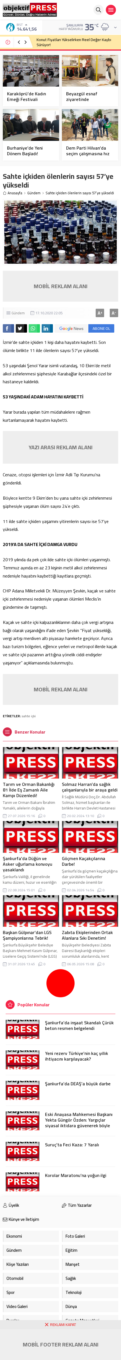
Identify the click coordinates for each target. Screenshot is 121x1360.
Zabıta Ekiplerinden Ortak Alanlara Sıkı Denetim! (87, 935)
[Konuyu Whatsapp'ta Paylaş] (34, 328)
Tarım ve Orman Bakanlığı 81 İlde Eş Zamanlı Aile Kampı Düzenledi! (29, 790)
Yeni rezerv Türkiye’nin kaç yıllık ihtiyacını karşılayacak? (76, 1056)
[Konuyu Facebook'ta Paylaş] (8, 328)
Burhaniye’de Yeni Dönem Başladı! (25, 150)
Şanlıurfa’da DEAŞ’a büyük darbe (78, 1083)
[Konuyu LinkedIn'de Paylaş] (47, 328)
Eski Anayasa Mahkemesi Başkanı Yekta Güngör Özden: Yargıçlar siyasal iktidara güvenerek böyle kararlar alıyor (79, 1122)
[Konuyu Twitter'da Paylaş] (21, 328)
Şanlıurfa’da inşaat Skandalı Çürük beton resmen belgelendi (79, 1025)
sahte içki (29, 716)
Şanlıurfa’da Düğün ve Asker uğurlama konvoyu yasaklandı (27, 864)
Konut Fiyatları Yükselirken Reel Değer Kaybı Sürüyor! (74, 42)
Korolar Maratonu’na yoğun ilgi (75, 1175)
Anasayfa (15, 193)
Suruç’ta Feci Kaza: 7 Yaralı (72, 1144)
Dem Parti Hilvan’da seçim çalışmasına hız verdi (87, 153)
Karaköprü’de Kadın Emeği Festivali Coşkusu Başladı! (26, 99)
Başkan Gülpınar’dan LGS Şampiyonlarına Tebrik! (27, 935)
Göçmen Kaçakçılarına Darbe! (83, 861)
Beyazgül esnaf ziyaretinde (81, 96)
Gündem (34, 193)
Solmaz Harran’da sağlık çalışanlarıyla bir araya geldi (90, 787)
